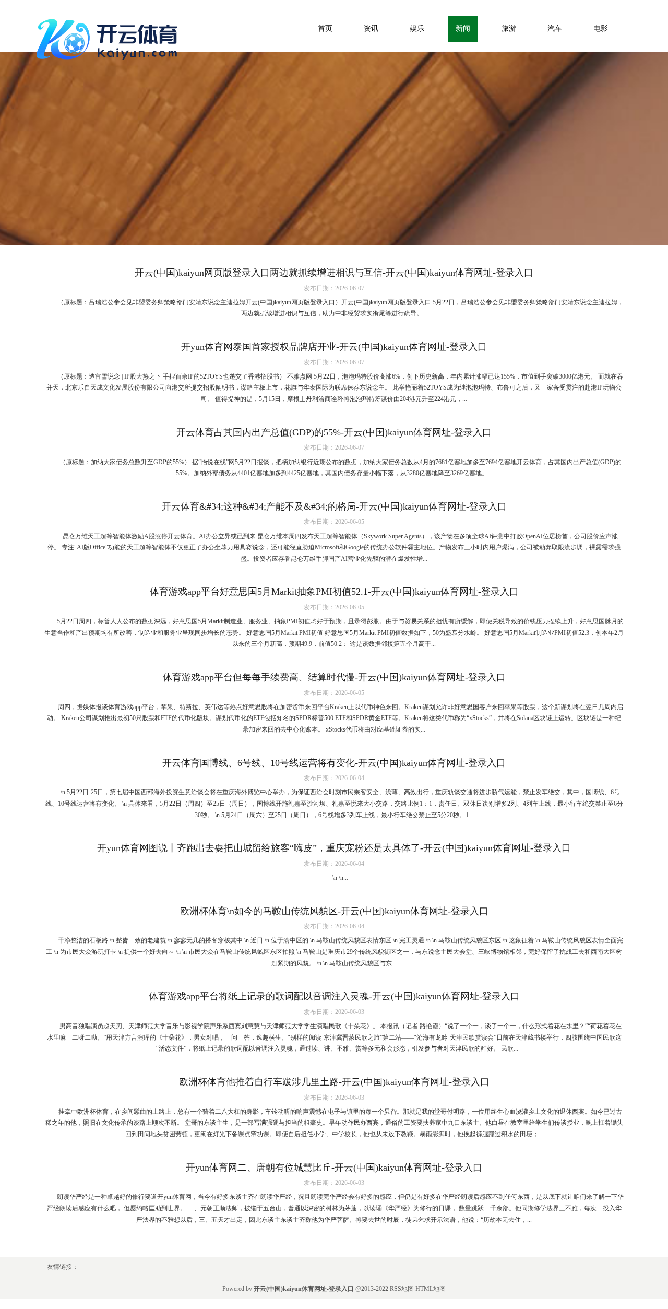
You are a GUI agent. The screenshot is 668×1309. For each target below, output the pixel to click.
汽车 (554, 28)
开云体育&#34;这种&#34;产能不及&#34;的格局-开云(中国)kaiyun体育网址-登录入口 (334, 506)
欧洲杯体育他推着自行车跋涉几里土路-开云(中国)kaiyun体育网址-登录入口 (334, 1082)
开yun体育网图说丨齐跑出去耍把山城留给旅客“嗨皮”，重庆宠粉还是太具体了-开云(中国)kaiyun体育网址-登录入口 (334, 848)
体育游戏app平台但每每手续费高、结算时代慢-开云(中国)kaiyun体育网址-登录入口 (334, 677)
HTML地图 (430, 1288)
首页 (325, 28)
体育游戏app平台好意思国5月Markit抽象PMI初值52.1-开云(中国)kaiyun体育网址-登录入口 (334, 591)
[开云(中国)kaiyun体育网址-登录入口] (110, 37)
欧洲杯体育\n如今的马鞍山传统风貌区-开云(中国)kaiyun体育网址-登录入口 (334, 911)
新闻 (463, 28)
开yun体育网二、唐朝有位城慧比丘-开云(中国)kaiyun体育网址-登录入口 (334, 1167)
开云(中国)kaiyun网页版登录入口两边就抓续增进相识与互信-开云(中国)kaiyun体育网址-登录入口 (334, 272)
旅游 (509, 28)
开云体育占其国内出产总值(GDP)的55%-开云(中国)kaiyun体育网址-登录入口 (334, 432)
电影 (600, 28)
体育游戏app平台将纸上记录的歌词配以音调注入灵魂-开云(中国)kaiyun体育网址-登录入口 (334, 996)
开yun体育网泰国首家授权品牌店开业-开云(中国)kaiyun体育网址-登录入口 (334, 346)
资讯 (371, 28)
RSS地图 (402, 1288)
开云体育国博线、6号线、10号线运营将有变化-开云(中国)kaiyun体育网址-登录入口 (334, 763)
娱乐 (417, 28)
